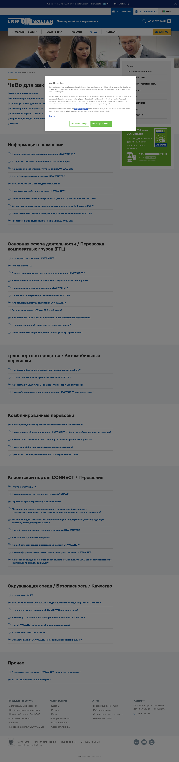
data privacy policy (81, 109)
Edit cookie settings (79, 124)
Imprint (52, 116)
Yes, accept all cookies (101, 124)
